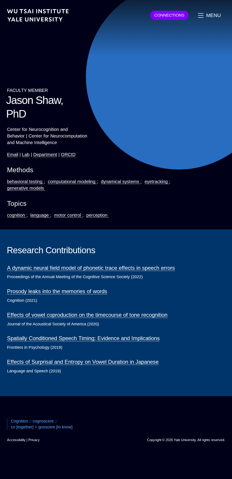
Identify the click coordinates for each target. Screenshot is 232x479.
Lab (25, 154)
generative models (26, 188)
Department (45, 154)
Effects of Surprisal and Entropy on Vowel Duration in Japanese (83, 362)
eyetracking (157, 181)
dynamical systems (120, 181)
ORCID (68, 154)
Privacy (34, 440)
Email (12, 154)
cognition (16, 215)
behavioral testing (25, 181)
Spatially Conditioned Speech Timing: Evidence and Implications (83, 338)
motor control (68, 215)
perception (97, 215)
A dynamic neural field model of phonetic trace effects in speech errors (91, 268)
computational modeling (72, 181)
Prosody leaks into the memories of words (57, 291)
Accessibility (16, 440)
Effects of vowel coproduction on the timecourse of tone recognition (87, 315)
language (40, 215)
